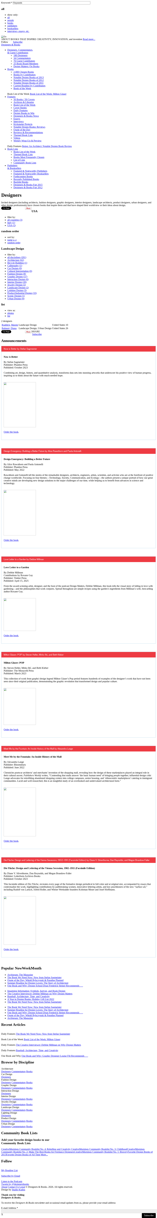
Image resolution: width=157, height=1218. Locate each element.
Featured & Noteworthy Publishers (30, 171)
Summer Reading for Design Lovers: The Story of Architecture (37, 983)
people (10, 20)
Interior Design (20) (17, 282)
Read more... (89, 39)
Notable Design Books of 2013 (28, 77)
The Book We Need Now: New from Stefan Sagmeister (34, 977)
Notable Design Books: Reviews (29, 127)
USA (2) (11, 225)
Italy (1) (11, 222)
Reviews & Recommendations (28, 132)
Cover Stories (20, 107)
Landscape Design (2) (18, 287)
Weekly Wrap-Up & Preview (27, 140)
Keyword (6, 2)
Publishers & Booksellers (14, 167)
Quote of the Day (21, 129)
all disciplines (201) (16, 257)
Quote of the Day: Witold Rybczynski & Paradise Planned (35, 980)
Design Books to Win (23, 113)
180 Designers (20, 55)
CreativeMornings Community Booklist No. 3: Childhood (99, 1149)
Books (10, 69)
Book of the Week (22, 88)
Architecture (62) (15, 260)
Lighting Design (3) (17, 290)
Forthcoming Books (23, 176)
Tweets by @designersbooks (15, 1184)
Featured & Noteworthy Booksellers (31, 173)
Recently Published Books (26, 179)
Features (11, 96)
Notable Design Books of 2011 (28, 83)
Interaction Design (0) (18, 279)
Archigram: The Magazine (20, 974)
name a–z (12, 240)
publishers (12, 25)
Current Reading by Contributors (29, 85)
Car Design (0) (14, 268)
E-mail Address (9, 1208)
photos (10, 313)
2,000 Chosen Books (23, 72)
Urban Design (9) (15, 298)
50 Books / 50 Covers (24, 99)
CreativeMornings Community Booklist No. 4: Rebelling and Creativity (36, 1149)
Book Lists (12, 149)
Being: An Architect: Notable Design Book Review (47, 146)
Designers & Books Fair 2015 (27, 184)
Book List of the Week (24, 105)
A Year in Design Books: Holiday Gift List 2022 (30, 999)
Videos (16, 138)
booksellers (12, 28)
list (8, 316)
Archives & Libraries (23, 102)
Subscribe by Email (10, 1176)
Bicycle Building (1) (17, 263)
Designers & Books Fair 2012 (27, 187)
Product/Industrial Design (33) (22, 293)
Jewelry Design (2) (16, 285)
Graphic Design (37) (17, 276)
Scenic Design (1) (16, 296)
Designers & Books (10, 44)
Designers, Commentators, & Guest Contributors (20, 51)
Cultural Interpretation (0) (19, 271)
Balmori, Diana (9, 328)
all (8, 17)
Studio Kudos (18, 1189)
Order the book (11, 432)
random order (13, 242)
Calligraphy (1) (14, 265)
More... (44, 1154)
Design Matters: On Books (26, 66)
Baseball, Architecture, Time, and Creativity (28, 996)
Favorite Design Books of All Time (23, 1154)
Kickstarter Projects (22, 124)
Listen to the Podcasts (11, 1181)
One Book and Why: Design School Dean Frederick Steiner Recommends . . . (45, 985)
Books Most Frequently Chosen (28, 157)
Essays (16, 118)
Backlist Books (20, 182)
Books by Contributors (24, 74)
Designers (6, 1071)
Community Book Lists (24, 162)
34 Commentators (22, 58)
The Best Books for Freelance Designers (54, 1152)
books (10, 23)
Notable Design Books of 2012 (28, 80)
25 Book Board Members (25, 63)
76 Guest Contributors (24, 61)
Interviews (18, 121)
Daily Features (20, 110)
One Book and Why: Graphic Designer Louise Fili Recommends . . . (54, 1056)
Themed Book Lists (23, 135)
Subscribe (18, 42)
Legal (22, 1187)
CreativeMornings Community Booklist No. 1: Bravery (101, 1152)
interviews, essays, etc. (18, 31)
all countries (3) (14, 220)
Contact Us (13, 1187)
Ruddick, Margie (10, 325)
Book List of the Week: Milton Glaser (48, 94)
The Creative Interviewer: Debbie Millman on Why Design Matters (39, 993)
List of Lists (19, 160)
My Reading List (9, 1170)
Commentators (18, 1071)
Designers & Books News (26, 116)
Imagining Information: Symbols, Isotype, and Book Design (36, 991)
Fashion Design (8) (16, 274)
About (4, 1187)
